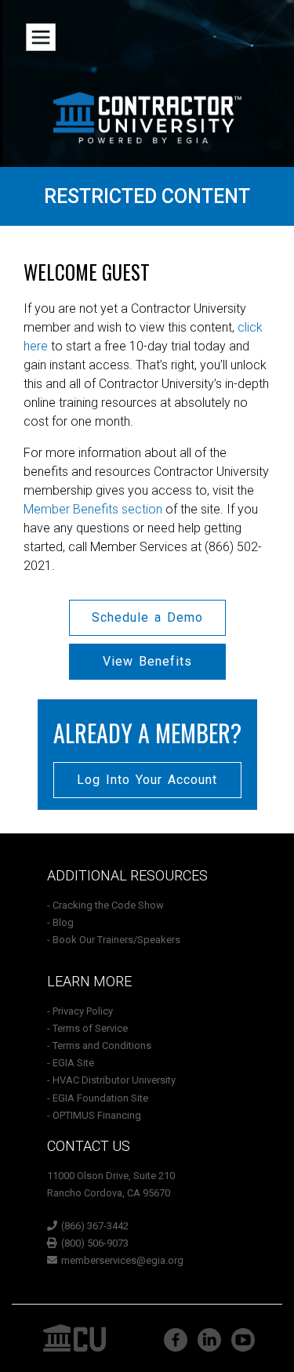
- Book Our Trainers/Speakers (113, 940)
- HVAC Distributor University (111, 1080)
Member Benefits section (93, 509)
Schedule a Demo (147, 617)
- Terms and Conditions (99, 1045)
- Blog (60, 922)
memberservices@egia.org (122, 1260)
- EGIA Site (70, 1063)
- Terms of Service (87, 1028)
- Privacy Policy (80, 1011)
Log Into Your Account (147, 779)
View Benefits (147, 661)
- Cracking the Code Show (105, 905)
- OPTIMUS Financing (94, 1115)
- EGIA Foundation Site (97, 1098)
